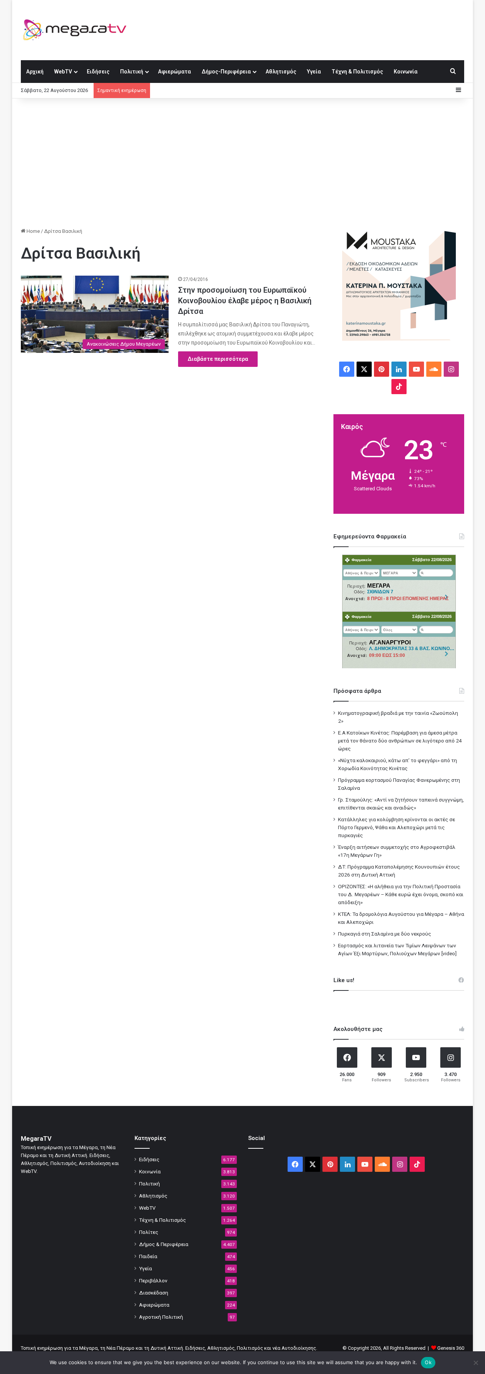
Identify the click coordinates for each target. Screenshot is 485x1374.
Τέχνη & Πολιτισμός (357, 72)
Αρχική (35, 72)
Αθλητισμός (281, 72)
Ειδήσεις (98, 72)
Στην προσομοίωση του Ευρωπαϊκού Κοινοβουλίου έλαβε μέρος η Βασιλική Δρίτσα (244, 300)
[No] (475, 1362)
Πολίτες (148, 1232)
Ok (428, 1362)
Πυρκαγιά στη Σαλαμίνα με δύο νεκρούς (384, 934)
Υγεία (314, 72)
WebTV (63, 72)
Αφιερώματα (174, 72)
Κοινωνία (406, 72)
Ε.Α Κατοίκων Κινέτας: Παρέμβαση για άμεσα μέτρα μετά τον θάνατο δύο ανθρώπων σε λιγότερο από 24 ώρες (400, 741)
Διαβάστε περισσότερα (218, 359)
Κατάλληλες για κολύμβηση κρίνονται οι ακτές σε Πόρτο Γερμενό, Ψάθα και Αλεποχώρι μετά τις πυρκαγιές (396, 827)
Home (32, 231)
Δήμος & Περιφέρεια (163, 1244)
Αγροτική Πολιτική (161, 1317)
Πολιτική (131, 72)
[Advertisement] (242, 163)
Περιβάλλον (153, 1280)
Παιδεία (148, 1256)
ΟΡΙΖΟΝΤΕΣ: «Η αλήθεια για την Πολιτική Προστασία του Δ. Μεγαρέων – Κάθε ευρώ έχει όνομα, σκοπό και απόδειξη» (400, 894)
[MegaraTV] (78, 30)
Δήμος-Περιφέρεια (226, 72)
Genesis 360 (450, 1348)
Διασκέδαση (153, 1293)
